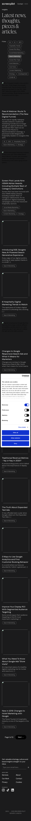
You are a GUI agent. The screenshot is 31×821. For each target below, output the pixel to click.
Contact (20, 4)
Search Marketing (14, 56)
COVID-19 (12, 77)
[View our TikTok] (8, 790)
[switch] (26, 410)
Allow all (15, 432)
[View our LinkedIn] (12, 790)
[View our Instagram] (3, 790)
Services (5, 775)
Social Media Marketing (16, 53)
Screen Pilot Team (14, 60)
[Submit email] (28, 767)
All (10, 42)
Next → (21, 737)
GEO (20, 42)
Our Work (5, 778)
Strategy (12, 74)
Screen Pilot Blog (14, 49)
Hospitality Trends (14, 46)
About (18, 775)
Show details (22, 427)
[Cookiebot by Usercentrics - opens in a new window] (22, 376)
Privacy (4, 782)
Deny (15, 443)
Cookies (19, 782)
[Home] (8, 4)
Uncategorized (22, 74)
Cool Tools (12, 67)
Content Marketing (15, 70)
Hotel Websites (14, 63)
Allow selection (15, 438)
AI (14, 42)
